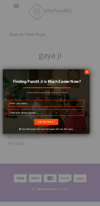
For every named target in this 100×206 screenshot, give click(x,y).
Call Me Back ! (46, 121)
